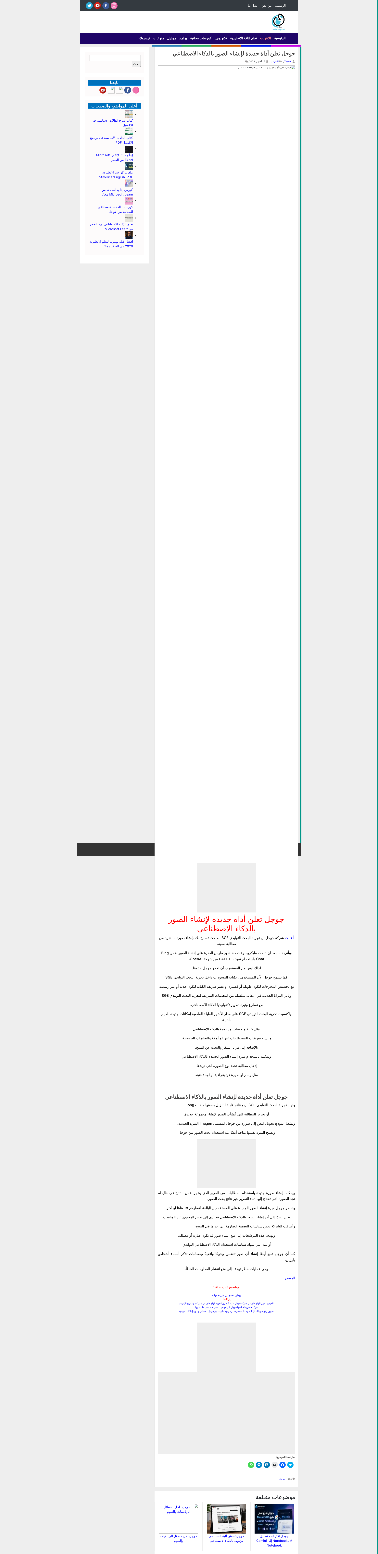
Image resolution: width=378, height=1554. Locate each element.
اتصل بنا (253, 5)
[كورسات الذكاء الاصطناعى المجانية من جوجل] (129, 200)
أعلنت (289, 938)
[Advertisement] (226, 887)
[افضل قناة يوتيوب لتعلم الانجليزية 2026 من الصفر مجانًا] (129, 235)
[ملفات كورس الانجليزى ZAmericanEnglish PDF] (129, 166)
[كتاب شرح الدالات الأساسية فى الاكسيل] (129, 114)
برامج (183, 38)
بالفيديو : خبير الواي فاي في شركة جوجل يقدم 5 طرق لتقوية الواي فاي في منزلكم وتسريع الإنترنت (226, 1303)
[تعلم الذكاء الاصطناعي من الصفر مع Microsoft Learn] (129, 218)
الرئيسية (280, 5)
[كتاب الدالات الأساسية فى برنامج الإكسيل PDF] (129, 131)
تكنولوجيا (221, 38)
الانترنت (265, 38)
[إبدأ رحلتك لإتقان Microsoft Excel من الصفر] (129, 149)
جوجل (282, 1478)
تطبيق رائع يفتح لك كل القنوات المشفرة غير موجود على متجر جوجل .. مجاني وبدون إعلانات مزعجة (226, 1311)
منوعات (158, 38)
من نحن (266, 5)
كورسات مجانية (200, 38)
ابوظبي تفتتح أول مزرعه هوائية (226, 1295)
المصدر (289, 1278)
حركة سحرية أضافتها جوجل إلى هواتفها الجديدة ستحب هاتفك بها (226, 1307)
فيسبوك (144, 38)
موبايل (171, 38)
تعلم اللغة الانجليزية (243, 38)
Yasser (288, 61)
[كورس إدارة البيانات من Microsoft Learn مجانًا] (129, 183)
